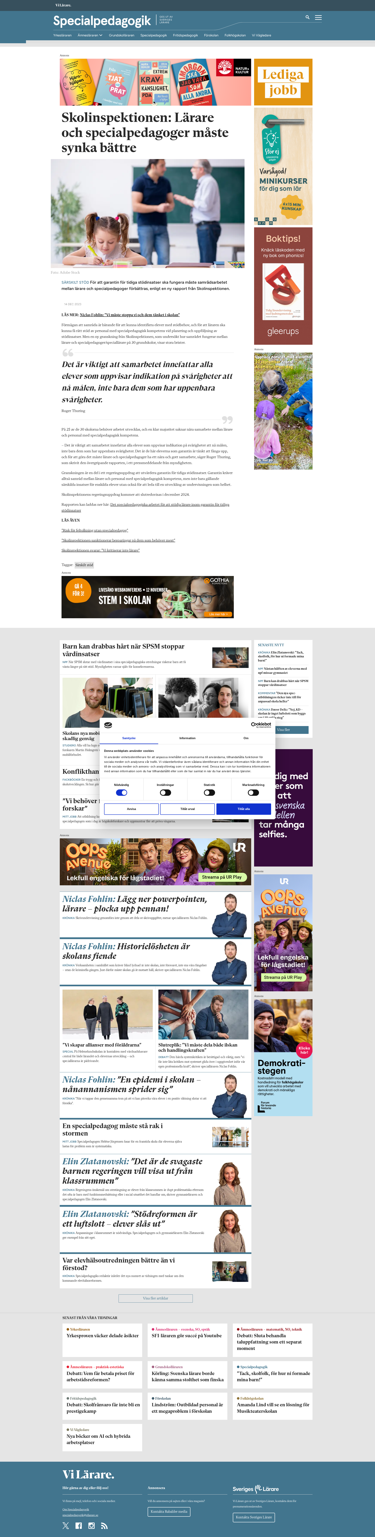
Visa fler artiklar (155, 1298)
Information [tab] (187, 738)
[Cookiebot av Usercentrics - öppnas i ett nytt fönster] (254, 725)
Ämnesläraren (88, 35)
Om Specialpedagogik (75, 1509)
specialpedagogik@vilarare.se (80, 1515)
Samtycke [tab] (129, 738)
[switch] (165, 793)
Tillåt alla (244, 809)
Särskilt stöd (84, 565)
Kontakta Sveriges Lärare (254, 1517)
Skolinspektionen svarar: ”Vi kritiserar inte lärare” (101, 551)
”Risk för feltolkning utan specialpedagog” (95, 531)
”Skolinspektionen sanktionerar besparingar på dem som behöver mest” (118, 541)
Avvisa (131, 809)
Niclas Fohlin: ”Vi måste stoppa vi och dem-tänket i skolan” (130, 315)
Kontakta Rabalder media (169, 1512)
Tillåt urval (187, 809)
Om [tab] (246, 738)
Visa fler (283, 730)
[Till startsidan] (63, 5)
